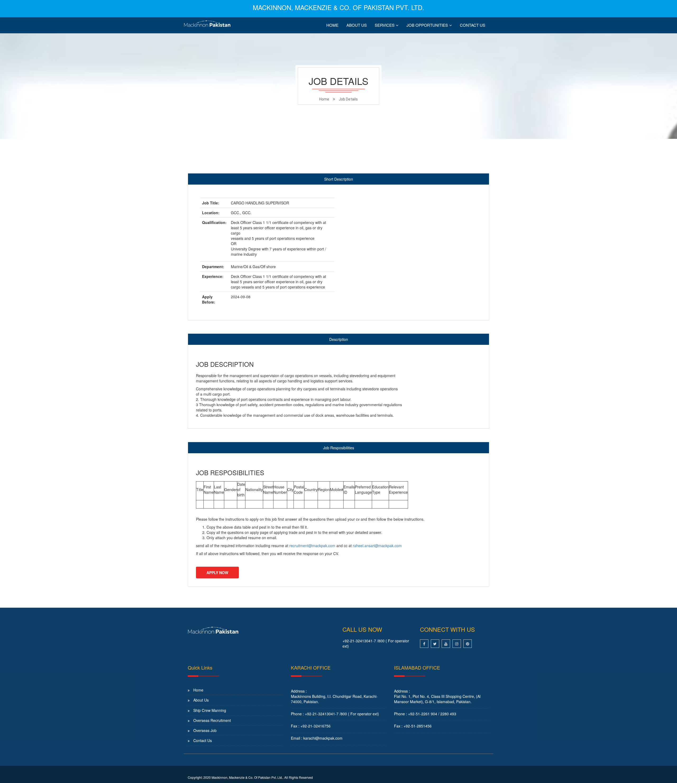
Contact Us (472, 25)
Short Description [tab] (338, 179)
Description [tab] (338, 339)
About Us (356, 25)
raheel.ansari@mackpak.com (377, 545)
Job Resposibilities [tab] (338, 447)
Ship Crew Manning (209, 710)
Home (332, 25)
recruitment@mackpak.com (312, 545)
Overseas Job (205, 730)
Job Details (348, 99)
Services (385, 25)
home (324, 99)
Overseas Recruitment (212, 720)
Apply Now (217, 572)
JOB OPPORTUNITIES (427, 25)
